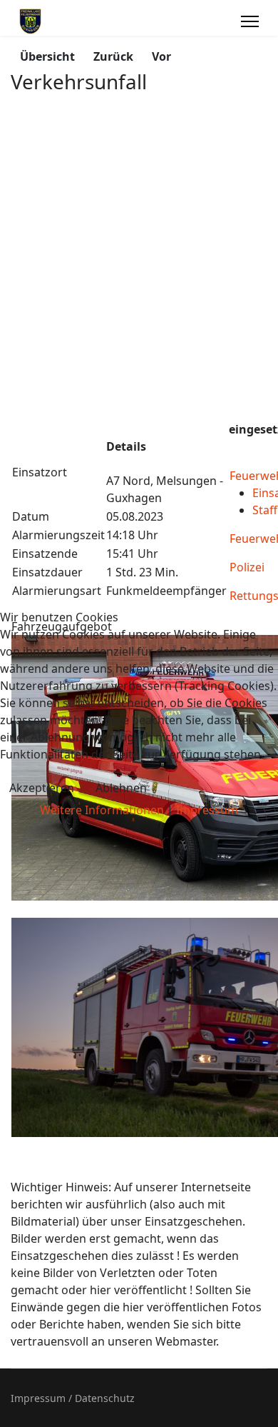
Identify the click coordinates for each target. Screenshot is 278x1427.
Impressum (207, 810)
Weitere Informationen (102, 810)
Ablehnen (121, 788)
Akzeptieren (41, 788)
